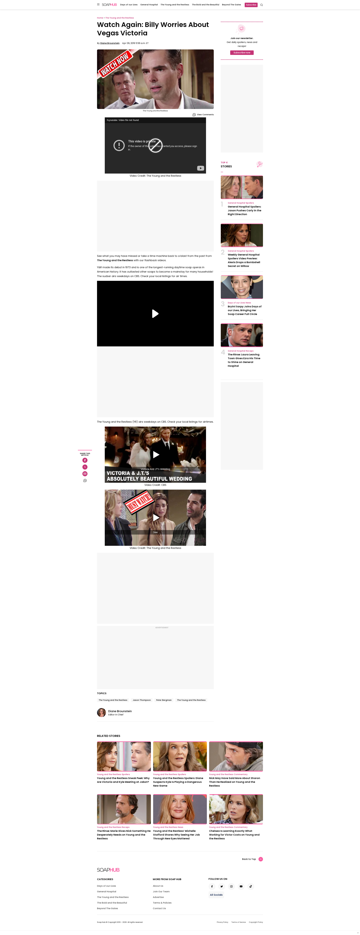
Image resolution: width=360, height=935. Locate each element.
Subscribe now (242, 52)
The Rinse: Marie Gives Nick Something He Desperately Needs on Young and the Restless (124, 834)
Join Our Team (161, 891)
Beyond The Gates (231, 4)
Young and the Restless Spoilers (113, 774)
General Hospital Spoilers (241, 202)
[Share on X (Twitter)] (84, 467)
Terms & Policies (162, 902)
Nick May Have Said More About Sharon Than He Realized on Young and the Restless (234, 781)
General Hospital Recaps (241, 350)
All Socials (216, 895)
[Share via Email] (84, 473)
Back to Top (249, 859)
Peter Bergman (164, 700)
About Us (158, 886)
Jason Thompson (142, 700)
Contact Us (159, 908)
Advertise (158, 897)
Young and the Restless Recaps (113, 827)
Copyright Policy (256, 922)
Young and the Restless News (168, 827)
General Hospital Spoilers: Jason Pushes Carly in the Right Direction (244, 210)
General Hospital (149, 4)
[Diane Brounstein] (102, 712)
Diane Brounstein (110, 43)
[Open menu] (98, 4)
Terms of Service (238, 922)
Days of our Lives (129, 4)
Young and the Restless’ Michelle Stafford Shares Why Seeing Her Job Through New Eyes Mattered (176, 834)
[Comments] (84, 480)
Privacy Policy (222, 922)
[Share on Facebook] (84, 460)
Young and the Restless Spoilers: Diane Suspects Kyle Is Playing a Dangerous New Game (178, 781)
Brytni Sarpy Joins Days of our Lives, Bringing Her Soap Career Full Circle (245, 310)
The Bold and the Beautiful (205, 4)
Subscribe (251, 4)
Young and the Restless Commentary (228, 774)
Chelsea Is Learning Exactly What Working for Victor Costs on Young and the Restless (234, 834)
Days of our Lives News (239, 302)
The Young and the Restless (175, 4)
